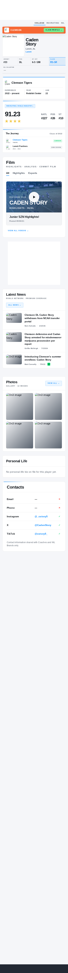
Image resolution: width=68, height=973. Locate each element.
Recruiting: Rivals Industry (20, 106)
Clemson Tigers (20, 140)
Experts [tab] (32, 173)
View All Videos (18, 230)
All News (14, 305)
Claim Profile (54, 30)
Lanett (29, 52)
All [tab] (7, 173)
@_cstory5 (41, 516)
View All (54, 383)
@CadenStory (43, 525)
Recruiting (53, 23)
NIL (63, 23)
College (39, 23)
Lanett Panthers (20, 146)
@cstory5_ (41, 533)
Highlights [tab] (19, 173)
